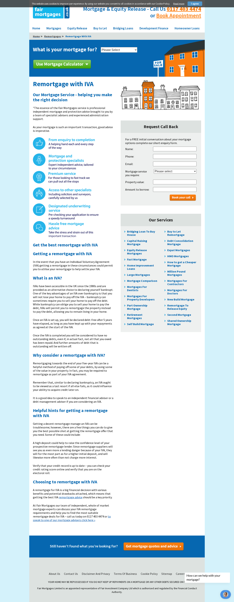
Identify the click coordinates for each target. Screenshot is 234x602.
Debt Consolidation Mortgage (180, 242)
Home (36, 28)
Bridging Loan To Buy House (141, 233)
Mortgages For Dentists (137, 288)
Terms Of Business (125, 574)
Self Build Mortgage (140, 324)
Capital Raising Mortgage (137, 242)
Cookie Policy (149, 574)
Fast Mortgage (137, 259)
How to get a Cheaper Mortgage (181, 263)
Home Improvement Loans (140, 267)
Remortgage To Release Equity (177, 307)
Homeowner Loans (187, 28)
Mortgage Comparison (142, 281)
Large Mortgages (138, 275)
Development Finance (153, 28)
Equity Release (77, 28)
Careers (180, 574)
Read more (178, 3)
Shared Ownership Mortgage (179, 322)
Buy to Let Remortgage (175, 233)
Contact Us (71, 574)
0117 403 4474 (184, 8)
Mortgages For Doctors (177, 291)
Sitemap (167, 574)
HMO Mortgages (178, 256)
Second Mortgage (179, 315)
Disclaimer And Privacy (96, 574)
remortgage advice (70, 497)
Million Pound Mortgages (176, 273)
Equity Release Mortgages (137, 251)
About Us (55, 574)
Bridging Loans (123, 28)
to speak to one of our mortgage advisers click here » (72, 518)
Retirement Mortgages (134, 316)
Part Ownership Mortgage (137, 307)
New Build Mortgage (180, 299)
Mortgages (53, 28)
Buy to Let (100, 28)
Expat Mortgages (178, 250)
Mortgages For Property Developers (141, 297)
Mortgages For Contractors (177, 282)
